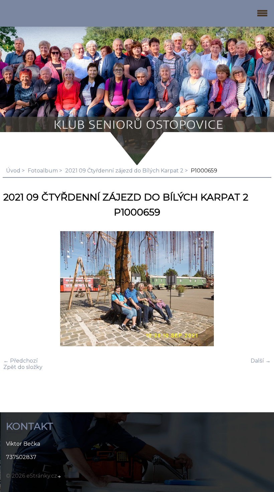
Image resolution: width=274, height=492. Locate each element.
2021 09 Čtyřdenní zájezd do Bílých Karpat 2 (124, 170)
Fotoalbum (43, 170)
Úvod (13, 170)
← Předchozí (20, 361)
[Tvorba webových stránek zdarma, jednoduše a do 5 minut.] (59, 476)
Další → (261, 361)
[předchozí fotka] (14, 289)
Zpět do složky (22, 367)
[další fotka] (259, 289)
